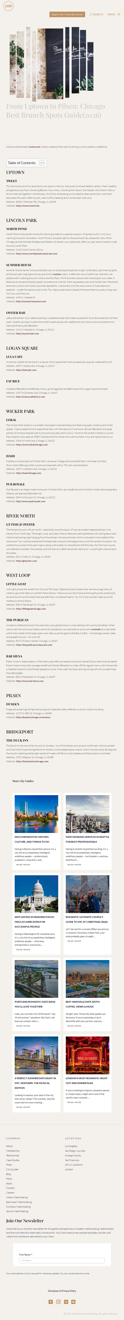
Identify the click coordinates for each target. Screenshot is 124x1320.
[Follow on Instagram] (58, 1301)
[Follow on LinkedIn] (73, 1302)
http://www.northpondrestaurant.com (36, 253)
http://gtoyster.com (26, 560)
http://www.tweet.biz (27, 205)
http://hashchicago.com (28, 472)
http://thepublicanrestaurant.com (34, 644)
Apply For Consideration (67, 14)
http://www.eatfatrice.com (30, 396)
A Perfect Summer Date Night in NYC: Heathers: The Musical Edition (35, 1083)
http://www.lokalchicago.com (32, 444)
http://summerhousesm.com (31, 301)
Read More (23, 864)
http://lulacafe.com (26, 369)
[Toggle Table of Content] (40, 162)
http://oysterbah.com (27, 333)
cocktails (96, 629)
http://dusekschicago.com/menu (33, 717)
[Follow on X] (66, 1302)
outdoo (57, 274)
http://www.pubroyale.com (30, 501)
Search (98, 14)
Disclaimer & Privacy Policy (62, 1290)
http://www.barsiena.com (30, 680)
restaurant (34, 146)
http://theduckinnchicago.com (32, 761)
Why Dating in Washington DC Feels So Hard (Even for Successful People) (34, 921)
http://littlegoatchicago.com (31, 608)
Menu (111, 14)
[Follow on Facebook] (51, 1302)
